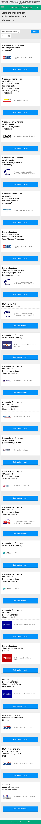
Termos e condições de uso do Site (20, 822)
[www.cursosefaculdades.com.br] (20, 7)
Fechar (20, 3)
